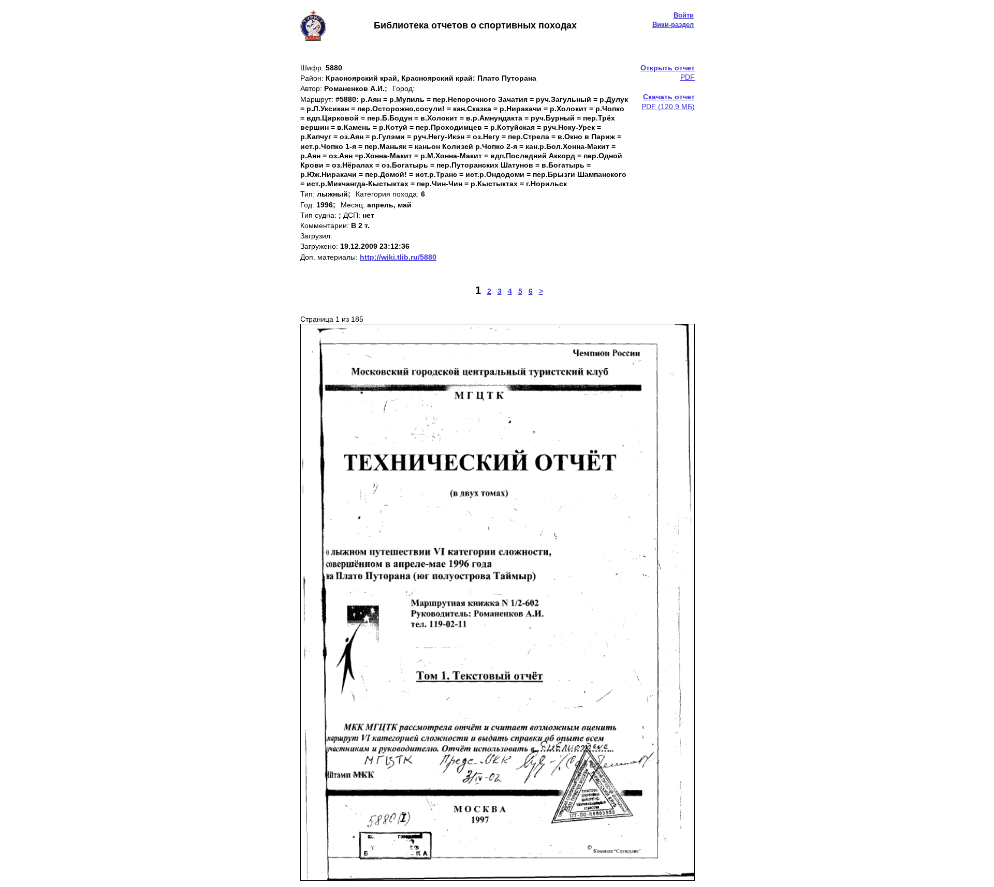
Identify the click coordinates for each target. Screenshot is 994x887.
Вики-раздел (673, 24)
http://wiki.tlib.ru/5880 (398, 257)
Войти (684, 15)
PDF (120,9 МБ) (668, 101)
